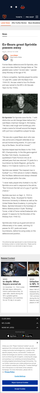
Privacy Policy (10, 372)
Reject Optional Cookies (20, 382)
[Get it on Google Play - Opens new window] (27, 337)
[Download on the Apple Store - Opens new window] (12, 336)
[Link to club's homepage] (4, 16)
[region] (20, 366)
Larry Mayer (14, 55)
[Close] (37, 342)
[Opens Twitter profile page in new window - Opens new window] (11, 60)
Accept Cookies (20, 389)
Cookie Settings (20, 376)
